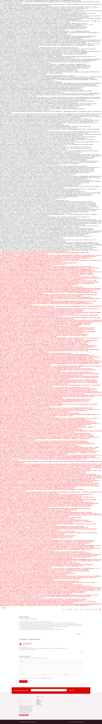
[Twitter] (22, 715)
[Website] (73, 674)
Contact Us (81, 609)
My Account (87, 609)
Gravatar (34, 649)
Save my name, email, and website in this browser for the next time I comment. (36, 678)
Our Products (69, 609)
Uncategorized (28, 618)
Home (63, 609)
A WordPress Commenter (28, 643)
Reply (82, 652)
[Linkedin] (28, 715)
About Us (76, 609)
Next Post (78, 633)
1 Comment (21, 618)
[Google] (26, 715)
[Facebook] (20, 715)
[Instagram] (24, 715)
